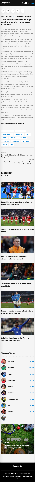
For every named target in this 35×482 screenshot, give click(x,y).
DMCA (17, 479)
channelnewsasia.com (24, 16)
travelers (26, 141)
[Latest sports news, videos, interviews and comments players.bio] (6, 2)
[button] (3, 11)
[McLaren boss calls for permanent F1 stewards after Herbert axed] (17, 244)
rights (5, 144)
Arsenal (10, 386)
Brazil (5, 137)
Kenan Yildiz (19, 134)
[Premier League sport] (3, 399)
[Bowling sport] (3, 411)
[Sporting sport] (3, 367)
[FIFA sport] (3, 405)
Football (11, 361)
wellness (23, 137)
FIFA (9, 405)
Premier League (13, 399)
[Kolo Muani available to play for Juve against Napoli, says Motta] (17, 326)
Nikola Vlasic (20, 131)
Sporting (11, 368)
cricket (6, 442)
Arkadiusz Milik (7, 131)
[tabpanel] (17, 439)
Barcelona (11, 380)
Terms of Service (15, 476)
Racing (10, 374)
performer (15, 141)
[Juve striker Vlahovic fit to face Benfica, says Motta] (17, 271)
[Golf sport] (3, 418)
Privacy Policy (27, 476)
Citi (12, 144)
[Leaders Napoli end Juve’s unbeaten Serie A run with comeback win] (17, 299)
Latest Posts (4, 176)
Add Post (6, 476)
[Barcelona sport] (3, 380)
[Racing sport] (3, 374)
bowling (10, 411)
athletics (11, 393)
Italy (27, 134)
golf (9, 418)
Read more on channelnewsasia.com (13, 123)
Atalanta (5, 141)
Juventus (13, 137)
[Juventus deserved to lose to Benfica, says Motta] (17, 217)
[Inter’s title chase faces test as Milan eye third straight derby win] (17, 190)
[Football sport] (3, 361)
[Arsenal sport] (3, 386)
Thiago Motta (7, 134)
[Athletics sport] (3, 393)
